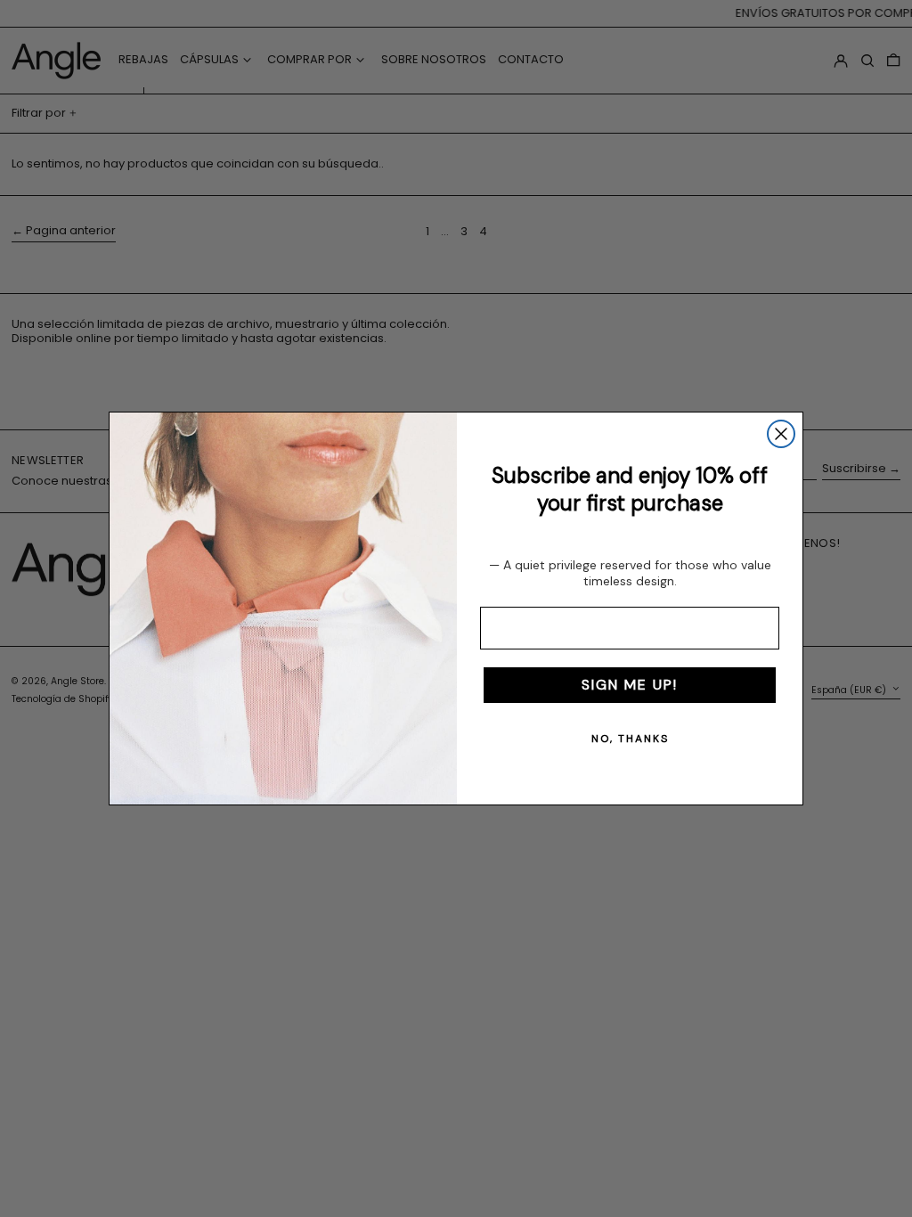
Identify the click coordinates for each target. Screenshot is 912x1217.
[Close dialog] (781, 434)
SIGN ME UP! (630, 684)
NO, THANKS (630, 738)
